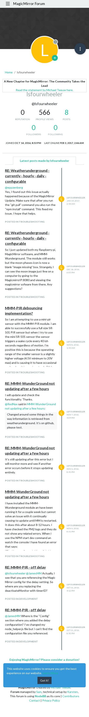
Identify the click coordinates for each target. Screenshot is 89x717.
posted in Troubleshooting (24, 221)
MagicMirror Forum (29, 3)
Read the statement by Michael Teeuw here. (44, 90)
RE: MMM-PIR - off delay (25, 567)
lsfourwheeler (76, 197)
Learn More (50, 673)
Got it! (44, 680)
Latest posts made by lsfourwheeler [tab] (44, 160)
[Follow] (55, 58)
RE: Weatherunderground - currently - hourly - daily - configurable (27, 176)
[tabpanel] (44, 409)
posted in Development (21, 598)
